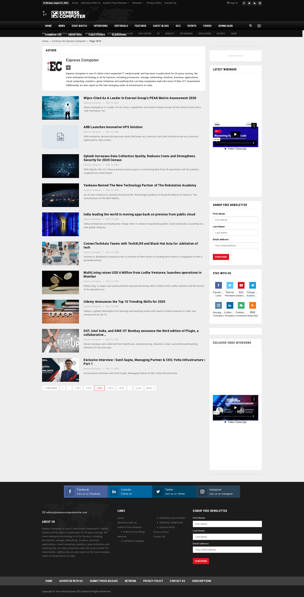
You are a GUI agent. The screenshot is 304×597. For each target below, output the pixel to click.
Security (221, 33)
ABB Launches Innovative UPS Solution (113, 127)
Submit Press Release (115, 3)
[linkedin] (254, 2)
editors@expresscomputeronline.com (66, 512)
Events (192, 25)
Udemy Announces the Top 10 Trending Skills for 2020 (124, 301)
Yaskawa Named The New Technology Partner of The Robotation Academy (140, 185)
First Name (219, 213)
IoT (158, 33)
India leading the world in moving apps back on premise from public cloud (139, 214)
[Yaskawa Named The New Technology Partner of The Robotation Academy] (60, 195)
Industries (75, 34)
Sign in (234, 3)
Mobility (169, 33)
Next (149, 388)
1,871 (78, 388)
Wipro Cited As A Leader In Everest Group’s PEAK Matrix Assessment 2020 (140, 98)
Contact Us (170, 3)
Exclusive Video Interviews (232, 342)
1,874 (110, 388)
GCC (178, 25)
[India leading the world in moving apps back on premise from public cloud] (60, 224)
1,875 (121, 388)
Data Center (144, 33)
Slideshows (119, 34)
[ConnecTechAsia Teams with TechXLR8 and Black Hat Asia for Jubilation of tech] (60, 253)
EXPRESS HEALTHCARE (172, 518)
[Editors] (44, 512)
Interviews (101, 25)
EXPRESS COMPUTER (171, 522)
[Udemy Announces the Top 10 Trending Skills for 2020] (60, 311)
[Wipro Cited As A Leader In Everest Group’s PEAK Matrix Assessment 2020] (60, 108)
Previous (51, 388)
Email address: (221, 239)
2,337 (139, 388)
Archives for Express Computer (69, 41)
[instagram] (260, 2)
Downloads (225, 25)
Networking (186, 33)
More (234, 33)
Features (140, 25)
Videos (207, 25)
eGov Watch (79, 25)
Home (75, 3)
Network (136, 3)
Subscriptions (201, 581)
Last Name (219, 226)
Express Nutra (167, 527)
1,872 (89, 388)
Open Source (204, 33)
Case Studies (97, 34)
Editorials (121, 25)
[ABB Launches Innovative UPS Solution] (60, 137)
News (62, 25)
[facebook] (244, 2)
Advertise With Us (90, 3)
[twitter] (249, 2)
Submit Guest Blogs (134, 531)
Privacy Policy (154, 3)
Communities (53, 34)
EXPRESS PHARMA (134, 541)
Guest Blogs (161, 25)
